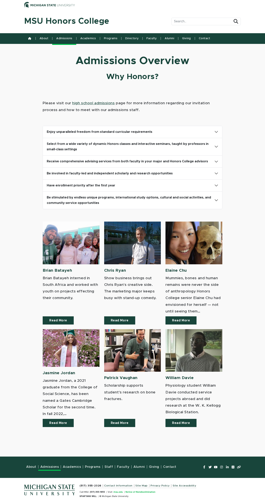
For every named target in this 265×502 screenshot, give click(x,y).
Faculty (151, 38)
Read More (58, 320)
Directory (132, 38)
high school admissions (93, 103)
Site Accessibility (184, 485)
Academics (88, 38)
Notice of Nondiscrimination (140, 492)
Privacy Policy (160, 485)
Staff (109, 466)
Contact (204, 38)
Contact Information (118, 485)
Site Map (141, 485)
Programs (110, 38)
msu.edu (118, 492)
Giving (186, 38)
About (44, 38)
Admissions (64, 38)
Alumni (169, 38)
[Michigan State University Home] (49, 489)
